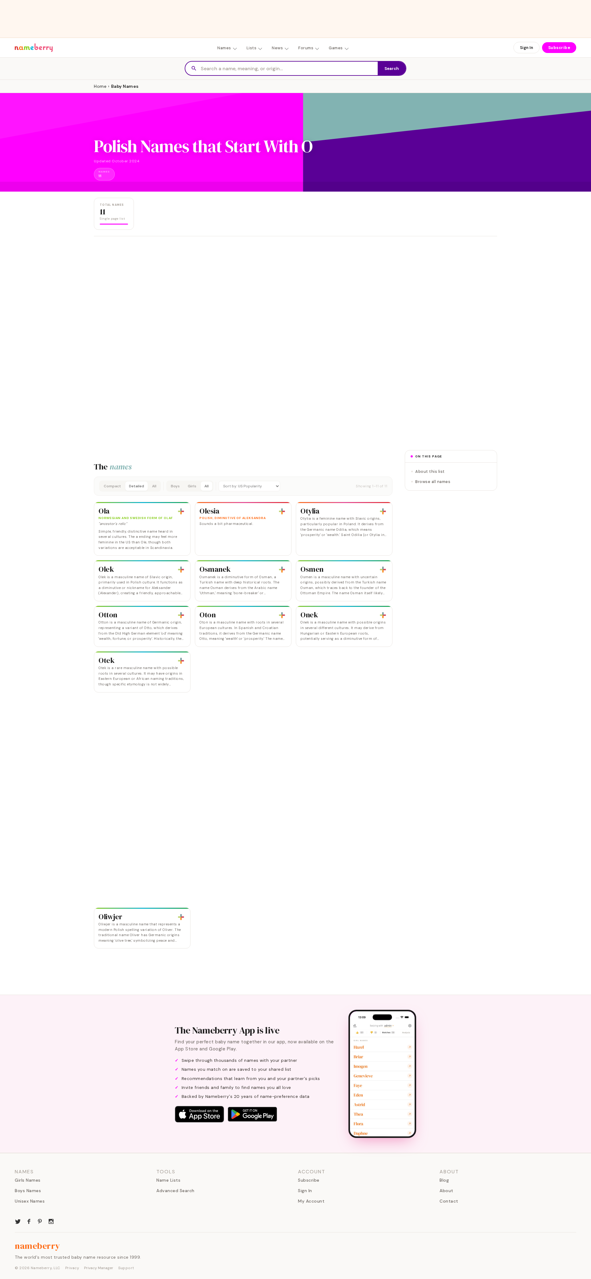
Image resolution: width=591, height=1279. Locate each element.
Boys (175, 486)
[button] (243, 486)
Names (224, 48)
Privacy (72, 1267)
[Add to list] (181, 511)
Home (100, 86)
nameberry (37, 1246)
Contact (449, 1201)
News (277, 48)
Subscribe (559, 47)
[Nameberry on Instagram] (51, 1221)
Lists (252, 48)
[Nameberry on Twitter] (18, 1221)
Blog (444, 1180)
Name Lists (168, 1180)
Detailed (136, 486)
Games (336, 48)
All (154, 486)
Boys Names (28, 1190)
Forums (305, 48)
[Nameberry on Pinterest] (40, 1221)
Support (126, 1267)
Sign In (526, 47)
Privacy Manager (98, 1267)
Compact (112, 486)
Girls (192, 486)
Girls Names (28, 1180)
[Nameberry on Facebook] (29, 1221)
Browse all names (432, 481)
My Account (311, 1201)
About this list (430, 471)
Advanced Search (175, 1190)
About (446, 1190)
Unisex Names (30, 1201)
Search (391, 68)
